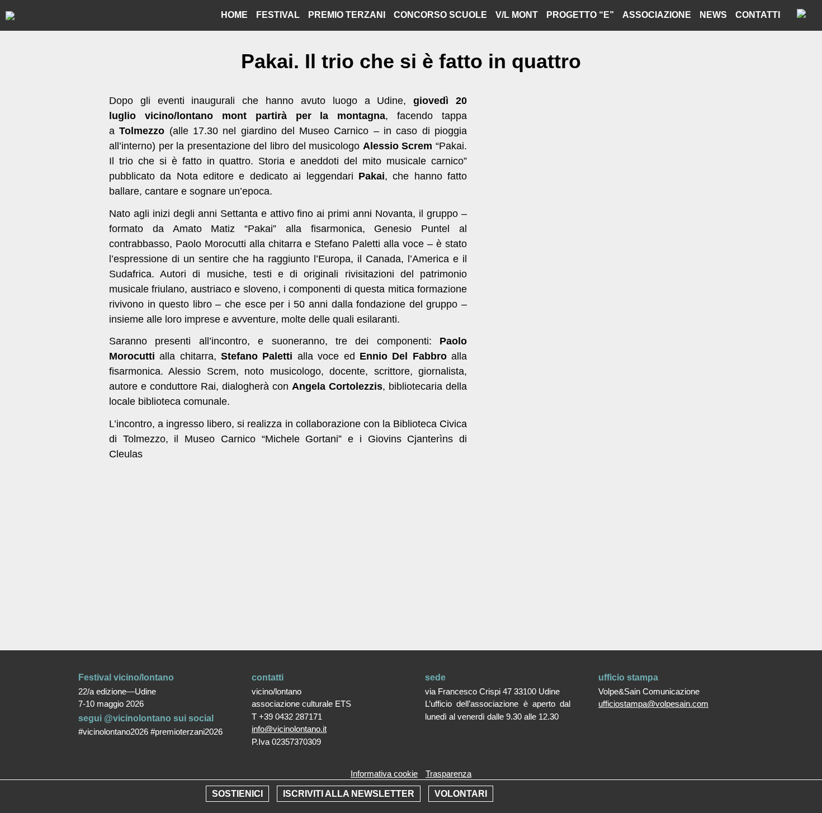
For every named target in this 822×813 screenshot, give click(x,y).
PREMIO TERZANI (346, 15)
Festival (278, 15)
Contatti (757, 15)
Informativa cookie (384, 773)
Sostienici (237, 793)
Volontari (460, 793)
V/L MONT (516, 15)
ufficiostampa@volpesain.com (653, 703)
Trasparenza (448, 773)
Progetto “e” (580, 15)
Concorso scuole (440, 15)
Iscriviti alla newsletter (348, 793)
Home (234, 15)
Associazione (656, 15)
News (713, 15)
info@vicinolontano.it (289, 729)
